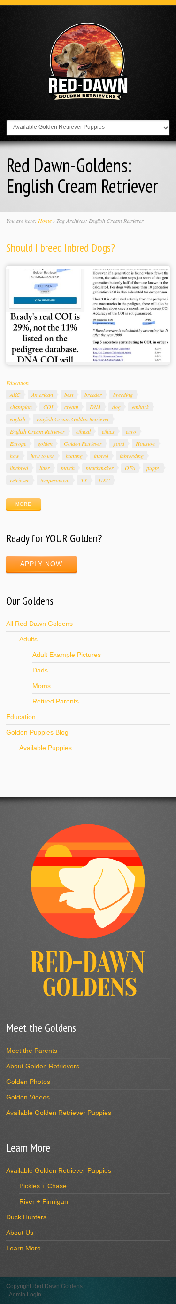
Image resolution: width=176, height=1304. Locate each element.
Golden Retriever (83, 443)
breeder (93, 394)
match (68, 468)
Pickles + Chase (43, 1186)
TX (84, 480)
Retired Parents (55, 701)
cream (71, 407)
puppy (153, 468)
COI (48, 407)
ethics (108, 431)
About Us (19, 1232)
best (68, 394)
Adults (28, 639)
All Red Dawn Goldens (39, 623)
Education (17, 383)
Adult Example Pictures (66, 654)
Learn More (23, 1248)
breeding (123, 394)
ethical (83, 431)
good (118, 443)
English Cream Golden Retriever (73, 419)
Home (45, 220)
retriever (19, 480)
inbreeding (132, 455)
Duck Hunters (26, 1217)
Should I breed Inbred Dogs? (60, 247)
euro (131, 431)
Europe (18, 443)
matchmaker (100, 468)
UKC (104, 480)
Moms (41, 685)
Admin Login (25, 1294)
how (14, 455)
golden (45, 443)
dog (116, 407)
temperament (54, 480)
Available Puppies (45, 747)
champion (21, 407)
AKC (15, 394)
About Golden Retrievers (42, 1066)
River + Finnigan (43, 1201)
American (42, 394)
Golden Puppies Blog (37, 732)
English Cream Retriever (37, 431)
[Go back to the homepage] (88, 98)
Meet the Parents (31, 1050)
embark (140, 407)
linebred (19, 468)
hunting (74, 455)
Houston (145, 443)
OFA (130, 468)
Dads (40, 670)
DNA (95, 407)
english (17, 419)
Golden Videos (28, 1097)
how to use (42, 455)
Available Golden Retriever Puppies (58, 1112)
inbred (101, 455)
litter (44, 468)
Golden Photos (28, 1081)
